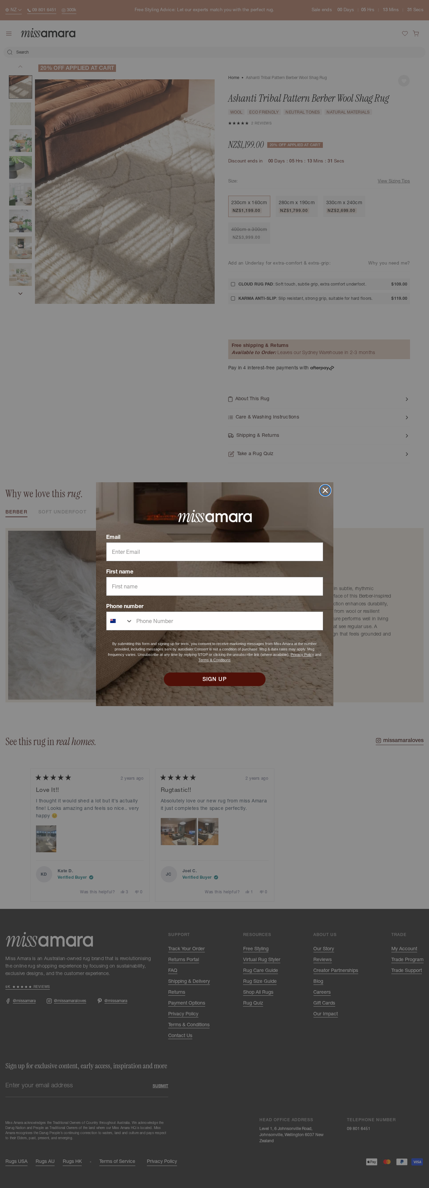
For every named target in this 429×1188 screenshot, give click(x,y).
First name (119, 571)
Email (113, 536)
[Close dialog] (325, 490)
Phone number (124, 606)
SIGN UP (214, 679)
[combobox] (119, 621)
